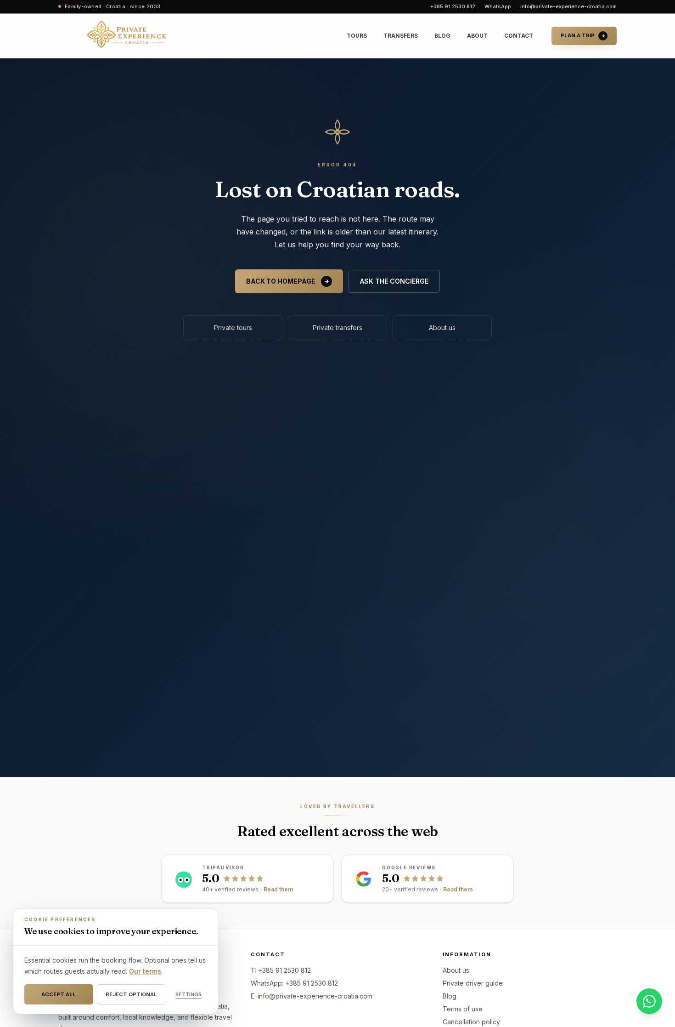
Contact (518, 35)
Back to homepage (280, 281)
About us (442, 327)
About (477, 35)
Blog (442, 35)
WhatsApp (497, 6)
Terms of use (463, 1009)
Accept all (58, 994)
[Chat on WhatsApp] (649, 1001)
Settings (188, 994)
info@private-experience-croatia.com (568, 6)
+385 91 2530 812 (452, 6)
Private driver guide (473, 983)
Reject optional (131, 994)
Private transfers (337, 327)
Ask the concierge (394, 281)
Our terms (145, 971)
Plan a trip (578, 35)
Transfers (400, 35)
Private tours (233, 327)
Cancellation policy (471, 1022)
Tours (357, 35)
